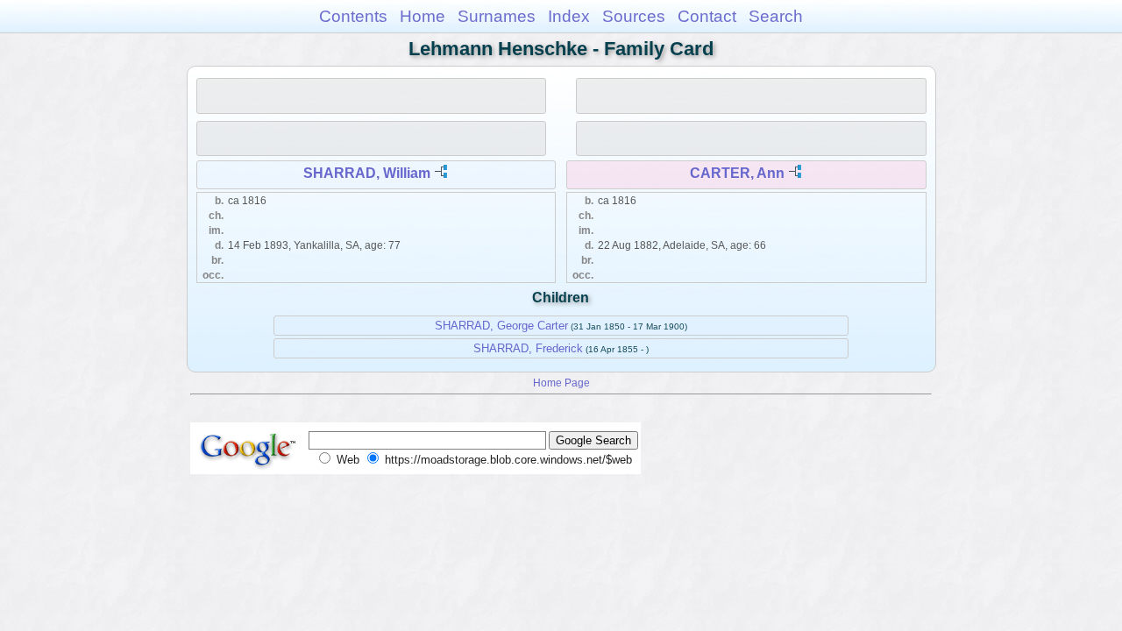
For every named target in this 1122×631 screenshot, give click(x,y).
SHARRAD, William (366, 173)
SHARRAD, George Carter (501, 325)
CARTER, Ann (737, 173)
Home (422, 16)
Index (569, 16)
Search (776, 16)
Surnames (497, 16)
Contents (353, 16)
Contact (707, 16)
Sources (633, 16)
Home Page (561, 382)
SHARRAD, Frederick (528, 348)
